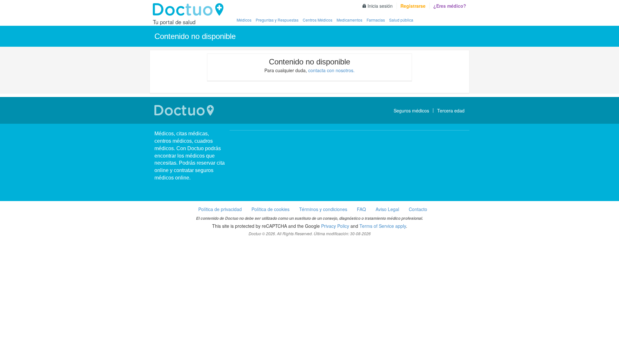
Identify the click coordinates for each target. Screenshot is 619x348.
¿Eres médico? (449, 6)
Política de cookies (270, 209)
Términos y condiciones (323, 209)
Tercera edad (451, 110)
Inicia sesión (380, 6)
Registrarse (413, 6)
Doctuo (190, 9)
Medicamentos (349, 20)
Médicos (244, 20)
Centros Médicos (317, 20)
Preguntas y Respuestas (277, 20)
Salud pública (401, 20)
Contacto (418, 209)
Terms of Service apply (382, 226)
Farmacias (376, 20)
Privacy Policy (335, 226)
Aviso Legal (387, 209)
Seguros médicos (411, 110)
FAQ (361, 209)
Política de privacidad (220, 209)
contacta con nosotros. (331, 70)
